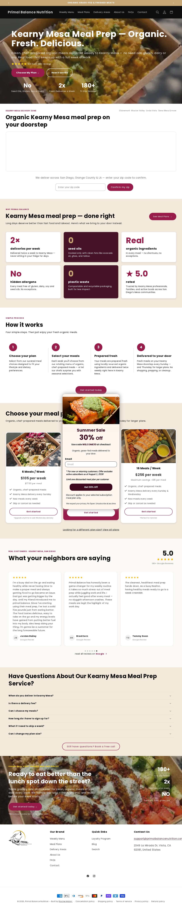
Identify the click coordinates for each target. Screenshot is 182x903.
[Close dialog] (117, 399)
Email (68, 458)
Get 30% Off (91, 487)
